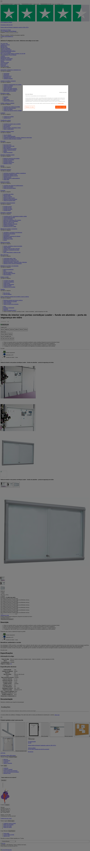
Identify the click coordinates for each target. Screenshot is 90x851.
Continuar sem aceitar (63, 92)
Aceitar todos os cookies (60, 107)
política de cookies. (61, 103)
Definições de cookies (30, 107)
